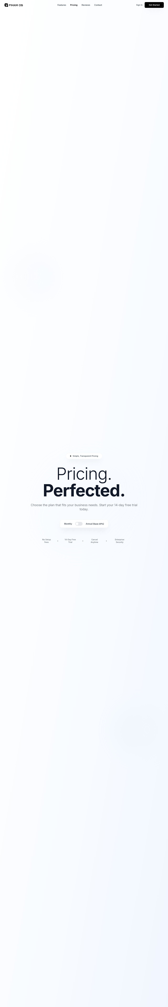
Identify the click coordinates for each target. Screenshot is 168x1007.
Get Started (154, 5)
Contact (98, 5)
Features (61, 5)
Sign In (139, 5)
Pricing (73, 5)
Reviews (86, 5)
